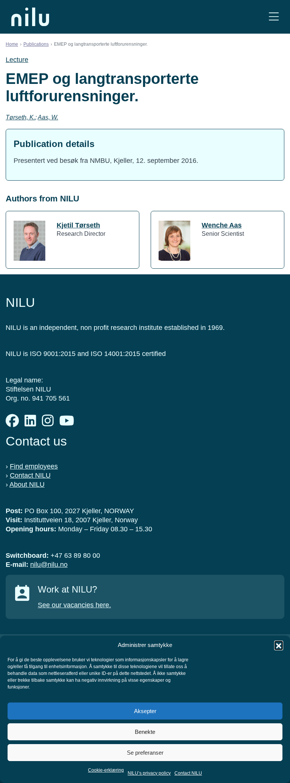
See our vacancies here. (74, 605)
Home (12, 44)
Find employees (34, 466)
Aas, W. (48, 117)
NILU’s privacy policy (149, 773)
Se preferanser (145, 752)
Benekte (145, 732)
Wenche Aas (222, 225)
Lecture (17, 59)
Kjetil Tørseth (78, 225)
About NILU (27, 484)
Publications (36, 44)
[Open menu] (274, 17)
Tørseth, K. (20, 117)
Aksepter (145, 711)
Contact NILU (188, 773)
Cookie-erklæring (106, 770)
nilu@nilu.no (49, 564)
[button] (278, 645)
